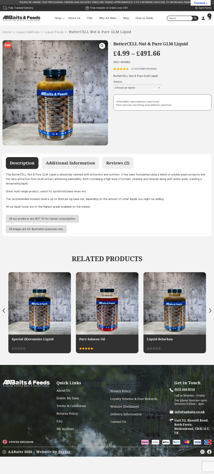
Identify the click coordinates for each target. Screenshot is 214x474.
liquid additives (152, 105)
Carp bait (126, 105)
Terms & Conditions (71, 406)
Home (7, 32)
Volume (117, 81)
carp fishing (138, 105)
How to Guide (144, 18)
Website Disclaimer (124, 406)
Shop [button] (58, 18)
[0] (209, 18)
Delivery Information (126, 414)
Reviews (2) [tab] (117, 162)
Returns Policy (67, 413)
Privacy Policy (120, 391)
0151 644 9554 (185, 389)
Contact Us (118, 422)
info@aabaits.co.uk (190, 412)
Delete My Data (68, 398)
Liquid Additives (28, 32)
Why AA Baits (107, 18)
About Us (74, 18)
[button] (102, 46)
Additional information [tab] (70, 162)
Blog (126, 18)
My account (65, 429)
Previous (4, 310)
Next (210, 310)
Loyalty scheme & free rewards (133, 399)
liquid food (166, 105)
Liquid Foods (54, 32)
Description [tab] (22, 162)
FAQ (89, 18)
